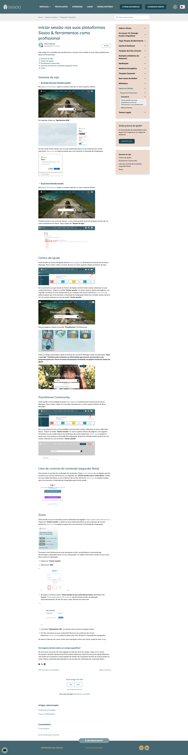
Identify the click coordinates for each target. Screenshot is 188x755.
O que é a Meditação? (46, 714)
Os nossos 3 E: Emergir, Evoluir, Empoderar (128, 34)
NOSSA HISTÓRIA (105, 7)
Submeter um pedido (82, 694)
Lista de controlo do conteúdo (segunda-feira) (59, 66)
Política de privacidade (47, 710)
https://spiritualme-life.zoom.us (98, 520)
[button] (175, 7)
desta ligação (75, 263)
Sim (71, 684)
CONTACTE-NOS (126, 141)
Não (78, 684)
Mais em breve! (105, 670)
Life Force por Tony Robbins (48, 670)
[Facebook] (39, 664)
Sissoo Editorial (49, 44)
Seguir (106, 46)
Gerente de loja (47, 59)
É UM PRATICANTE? (94, 740)
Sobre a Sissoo (125, 28)
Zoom (43, 68)
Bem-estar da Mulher (128, 78)
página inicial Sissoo (48, 87)
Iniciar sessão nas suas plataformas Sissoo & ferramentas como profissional (132, 102)
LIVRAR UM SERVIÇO (131, 7)
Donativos (125, 97)
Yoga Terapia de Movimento (131, 41)
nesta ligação (88, 473)
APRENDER (77, 7)
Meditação (123, 63)
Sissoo (40, 17)
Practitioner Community (50, 63)
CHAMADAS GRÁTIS (156, 7)
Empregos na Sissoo (52, 748)
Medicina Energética (128, 68)
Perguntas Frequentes (68, 17)
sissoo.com (51, 151)
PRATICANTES (61, 7)
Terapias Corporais (127, 73)
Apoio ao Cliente (51, 17)
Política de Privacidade (94, 748)
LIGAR (90, 7)
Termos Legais (125, 112)
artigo (104, 639)
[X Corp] (42, 664)
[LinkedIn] (44, 664)
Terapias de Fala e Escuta (130, 51)
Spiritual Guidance (127, 46)
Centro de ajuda (47, 61)
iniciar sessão (43, 735)
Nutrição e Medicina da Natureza (129, 57)
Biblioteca (123, 83)
